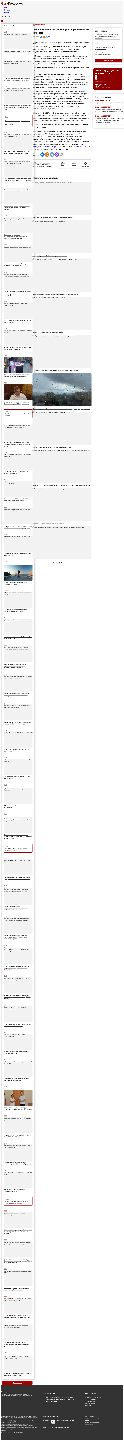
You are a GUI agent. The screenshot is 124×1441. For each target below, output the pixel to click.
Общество (35, 25)
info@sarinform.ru (102, 87)
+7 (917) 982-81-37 (90, 1399)
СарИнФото (54, 1401)
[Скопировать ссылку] (51, 37)
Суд (65, 1397)
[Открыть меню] (2, 21)
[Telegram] (46, 37)
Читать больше (108, 60)
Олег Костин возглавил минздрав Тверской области (106, 42)
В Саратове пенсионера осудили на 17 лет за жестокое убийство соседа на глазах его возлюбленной (106, 36)
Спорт (48, 1401)
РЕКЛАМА (89, 1405)
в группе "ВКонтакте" (80, 147)
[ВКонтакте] (41, 37)
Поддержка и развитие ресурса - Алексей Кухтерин (92, 1423)
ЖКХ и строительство (60, 1399)
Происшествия (58, 1397)
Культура (71, 1399)
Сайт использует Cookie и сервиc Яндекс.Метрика (12, 1432)
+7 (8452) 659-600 (90, 1401)
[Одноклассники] (44, 37)
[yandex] (50, 1427)
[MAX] (49, 37)
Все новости (9, 25)
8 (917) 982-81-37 (100, 81)
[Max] (96, 76)
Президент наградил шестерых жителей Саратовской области (105, 48)
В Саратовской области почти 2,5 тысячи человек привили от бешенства (105, 53)
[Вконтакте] (53, 1422)
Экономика (49, 1399)
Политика (70, 1397)
